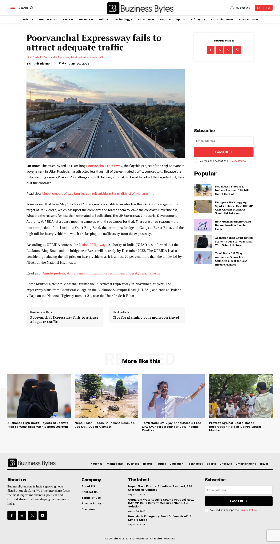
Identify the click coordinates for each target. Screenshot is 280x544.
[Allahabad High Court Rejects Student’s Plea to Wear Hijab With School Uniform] (203, 241)
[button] (26, 8)
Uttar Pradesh (34, 57)
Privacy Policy (237, 161)
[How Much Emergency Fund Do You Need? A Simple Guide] (203, 225)
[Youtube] (42, 515)
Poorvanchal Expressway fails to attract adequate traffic (64, 319)
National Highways (93, 245)
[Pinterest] (228, 50)
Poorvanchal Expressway (104, 166)
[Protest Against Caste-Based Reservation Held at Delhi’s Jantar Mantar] (241, 396)
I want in (221, 151)
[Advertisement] (223, 92)
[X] (219, 50)
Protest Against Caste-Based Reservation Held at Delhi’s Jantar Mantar (235, 426)
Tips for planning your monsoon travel (146, 317)
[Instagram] (22, 515)
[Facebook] (210, 50)
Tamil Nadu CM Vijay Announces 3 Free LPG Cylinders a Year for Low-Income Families (231, 258)
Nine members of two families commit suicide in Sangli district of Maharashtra (98, 194)
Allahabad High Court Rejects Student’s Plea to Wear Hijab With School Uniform (234, 241)
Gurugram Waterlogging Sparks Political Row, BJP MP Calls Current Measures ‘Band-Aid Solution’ (234, 207)
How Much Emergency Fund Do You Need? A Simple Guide (233, 225)
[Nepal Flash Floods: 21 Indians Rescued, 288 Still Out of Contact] (203, 190)
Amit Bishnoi (41, 63)
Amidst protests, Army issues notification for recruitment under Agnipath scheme (101, 273)
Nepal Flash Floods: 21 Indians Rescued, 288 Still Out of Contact (232, 190)
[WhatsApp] (237, 50)
